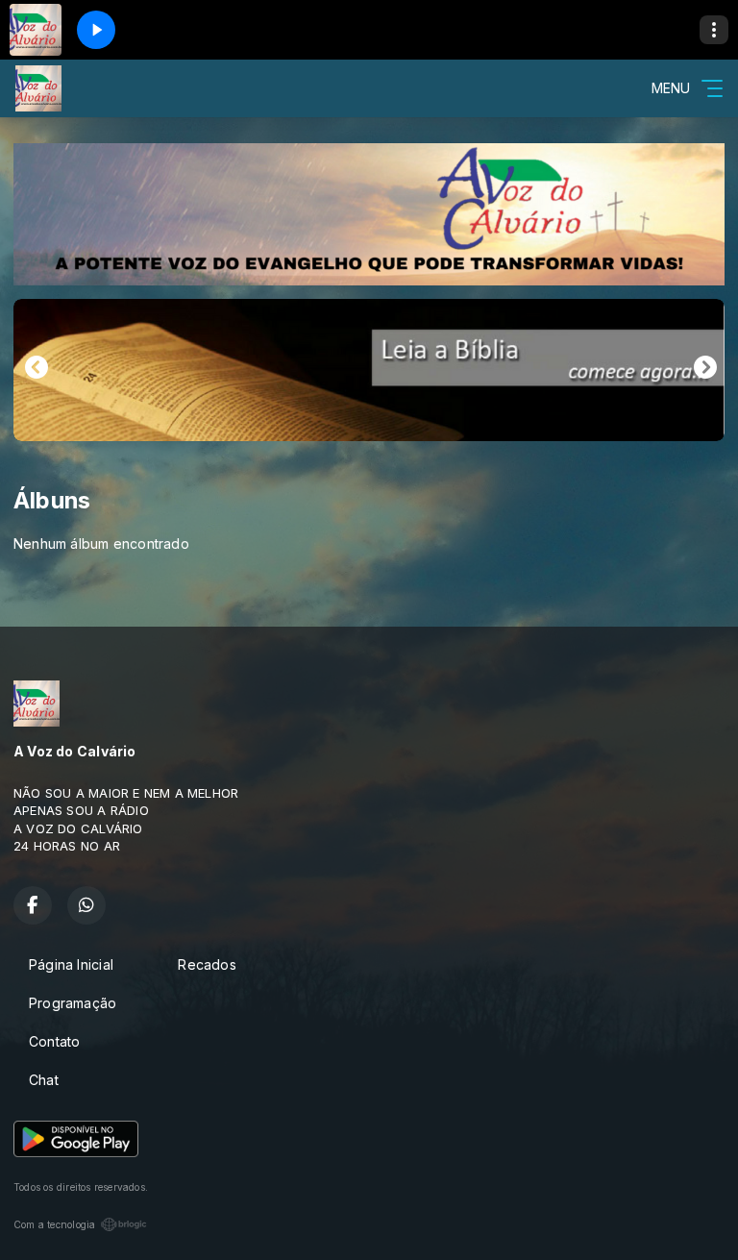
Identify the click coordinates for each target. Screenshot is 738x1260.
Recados (206, 964)
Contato (54, 1041)
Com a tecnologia (54, 1224)
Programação (72, 1003)
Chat (44, 1080)
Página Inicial (71, 964)
